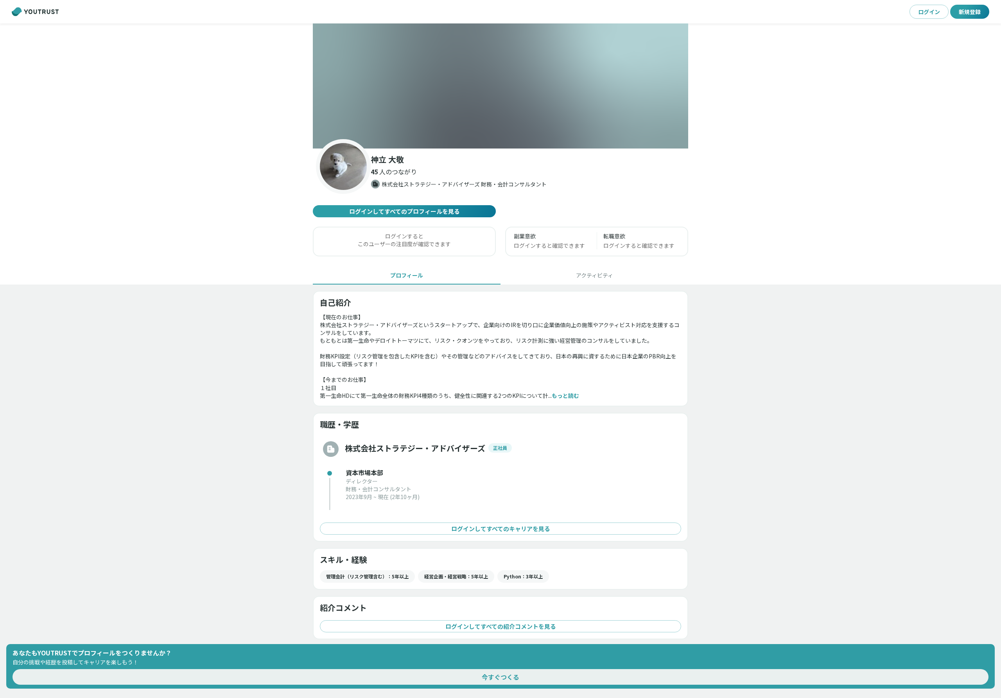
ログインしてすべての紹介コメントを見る (500, 626)
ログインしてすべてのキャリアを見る (500, 528)
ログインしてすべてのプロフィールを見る (404, 211)
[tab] (406, 275)
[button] (500, 86)
